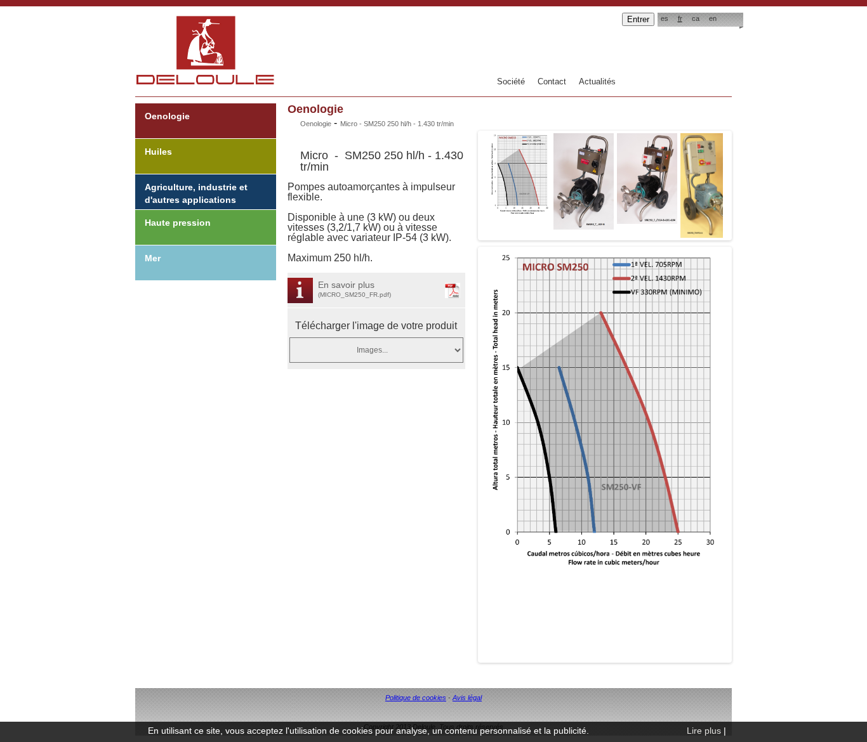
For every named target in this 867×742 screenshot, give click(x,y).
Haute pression (178, 223)
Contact (552, 81)
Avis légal (467, 697)
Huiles (158, 151)
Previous (467, 182)
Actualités (597, 81)
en (713, 18)
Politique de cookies (415, 697)
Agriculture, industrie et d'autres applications (196, 193)
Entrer (638, 19)
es (664, 18)
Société (511, 81)
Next (742, 182)
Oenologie (167, 116)
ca (695, 18)
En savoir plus (354, 289)
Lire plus (704, 731)
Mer (153, 258)
